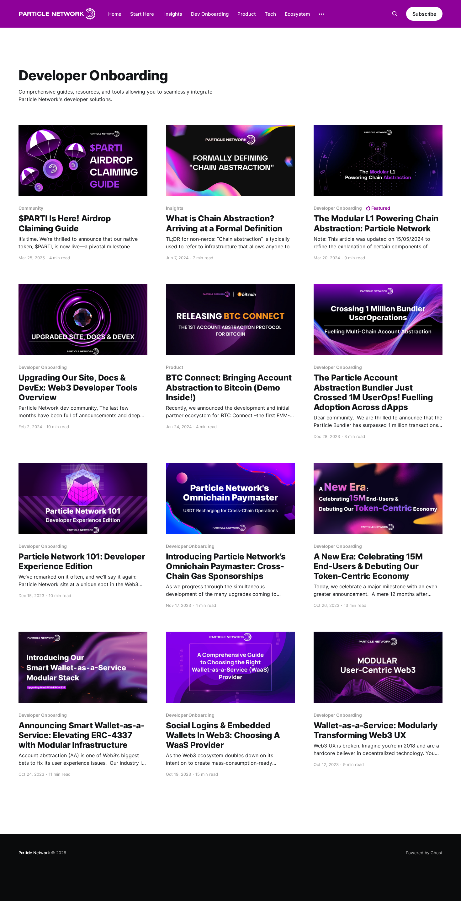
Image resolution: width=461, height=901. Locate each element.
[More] (321, 14)
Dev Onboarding (210, 14)
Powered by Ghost (424, 852)
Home (114, 14)
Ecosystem (297, 14)
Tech (270, 14)
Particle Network (34, 852)
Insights (173, 14)
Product (246, 14)
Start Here (142, 14)
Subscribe (424, 14)
